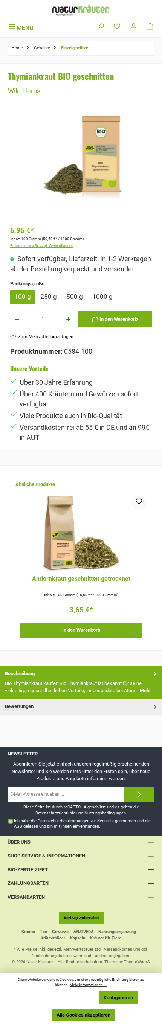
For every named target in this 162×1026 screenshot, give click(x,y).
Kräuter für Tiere (105, 938)
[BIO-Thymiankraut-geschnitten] (80, 155)
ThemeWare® (137, 961)
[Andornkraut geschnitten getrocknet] (81, 533)
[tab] (81, 682)
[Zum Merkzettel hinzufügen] (139, 502)
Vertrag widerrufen (81, 917)
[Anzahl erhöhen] (68, 319)
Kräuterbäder (53, 938)
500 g (74, 296)
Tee (43, 931)
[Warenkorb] (150, 27)
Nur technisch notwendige (62, 997)
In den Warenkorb (81, 630)
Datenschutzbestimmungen (63, 821)
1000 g (102, 296)
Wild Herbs (24, 91)
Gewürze (60, 931)
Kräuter (28, 931)
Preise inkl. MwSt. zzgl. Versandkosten (41, 246)
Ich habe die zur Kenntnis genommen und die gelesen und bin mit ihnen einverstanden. (82, 823)
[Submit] (139, 794)
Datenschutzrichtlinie (55, 813)
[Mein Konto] (133, 27)
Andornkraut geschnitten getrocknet (81, 578)
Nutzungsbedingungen (105, 813)
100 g (22, 296)
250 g (48, 296)
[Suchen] (101, 27)
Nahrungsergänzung (117, 931)
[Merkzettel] (117, 27)
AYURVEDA (83, 931)
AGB (18, 826)
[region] (81, 167)
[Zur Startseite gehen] (81, 10)
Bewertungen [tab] (19, 706)
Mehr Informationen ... (88, 985)
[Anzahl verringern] (17, 319)
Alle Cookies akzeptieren (83, 1015)
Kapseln (77, 938)
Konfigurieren (118, 997)
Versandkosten (118, 949)
